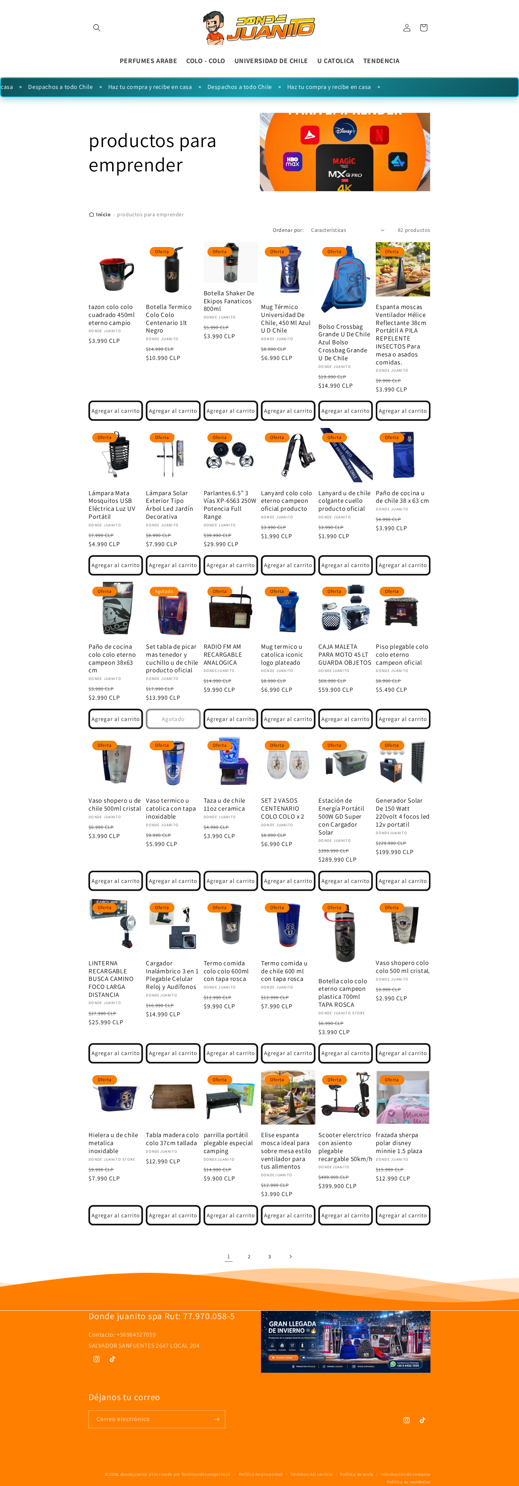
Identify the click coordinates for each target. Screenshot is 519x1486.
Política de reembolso (408, 1481)
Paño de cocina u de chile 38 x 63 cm (402, 497)
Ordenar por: (288, 230)
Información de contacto (405, 1474)
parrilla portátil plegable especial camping (228, 1143)
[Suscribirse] (216, 1419)
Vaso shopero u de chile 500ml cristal (115, 805)
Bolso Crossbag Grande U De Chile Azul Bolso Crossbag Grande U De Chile (344, 342)
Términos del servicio (311, 1474)
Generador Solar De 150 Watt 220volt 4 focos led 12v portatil (403, 813)
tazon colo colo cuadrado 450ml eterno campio (112, 314)
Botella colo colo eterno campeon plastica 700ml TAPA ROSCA (342, 993)
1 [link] (228, 1256)
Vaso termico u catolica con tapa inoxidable (171, 809)
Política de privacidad (261, 1474)
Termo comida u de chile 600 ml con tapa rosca (284, 970)
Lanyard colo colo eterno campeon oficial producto (286, 500)
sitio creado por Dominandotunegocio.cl (190, 1474)
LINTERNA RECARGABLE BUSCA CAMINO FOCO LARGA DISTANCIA (111, 978)
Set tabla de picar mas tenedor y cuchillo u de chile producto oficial (172, 658)
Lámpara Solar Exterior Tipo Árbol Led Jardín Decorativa (169, 504)
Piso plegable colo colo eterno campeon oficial (402, 654)
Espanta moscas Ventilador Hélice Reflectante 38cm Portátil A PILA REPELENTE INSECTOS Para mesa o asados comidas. (401, 334)
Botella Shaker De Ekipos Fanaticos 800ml (229, 301)
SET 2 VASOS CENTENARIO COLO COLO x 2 (282, 809)
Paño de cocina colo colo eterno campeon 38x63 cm (112, 658)
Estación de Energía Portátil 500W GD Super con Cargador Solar (341, 816)
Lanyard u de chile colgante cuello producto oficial (344, 500)
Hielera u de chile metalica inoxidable (113, 1143)
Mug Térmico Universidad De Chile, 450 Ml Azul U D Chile (286, 318)
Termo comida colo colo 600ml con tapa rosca (226, 970)
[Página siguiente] (290, 1256)
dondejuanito (133, 1474)
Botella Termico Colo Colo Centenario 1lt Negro (169, 318)
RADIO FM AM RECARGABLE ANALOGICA (223, 654)
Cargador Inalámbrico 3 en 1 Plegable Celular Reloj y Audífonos (172, 974)
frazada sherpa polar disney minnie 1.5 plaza (399, 1143)
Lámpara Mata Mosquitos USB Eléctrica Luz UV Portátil (112, 504)
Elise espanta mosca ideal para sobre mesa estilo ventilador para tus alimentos (286, 1151)
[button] (97, 27)
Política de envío (356, 1474)
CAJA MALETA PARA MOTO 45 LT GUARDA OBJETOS (345, 654)
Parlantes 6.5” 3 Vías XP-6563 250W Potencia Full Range (230, 504)
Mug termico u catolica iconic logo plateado (282, 654)
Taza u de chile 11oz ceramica (225, 805)
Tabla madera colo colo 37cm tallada (172, 1139)
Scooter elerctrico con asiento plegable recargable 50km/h (345, 1147)
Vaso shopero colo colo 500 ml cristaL (403, 967)
